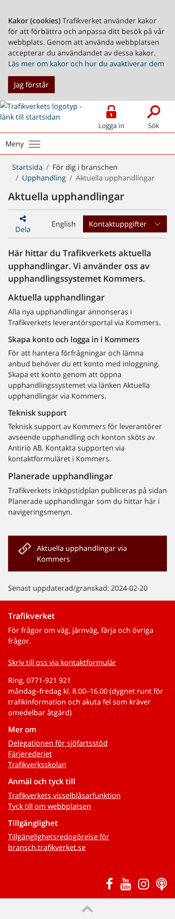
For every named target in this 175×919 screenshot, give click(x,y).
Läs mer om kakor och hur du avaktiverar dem (86, 64)
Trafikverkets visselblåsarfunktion (64, 795)
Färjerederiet (30, 754)
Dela (23, 229)
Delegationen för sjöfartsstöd (58, 743)
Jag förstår (31, 85)
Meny (14, 144)
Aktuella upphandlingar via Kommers (82, 553)
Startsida (27, 167)
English (64, 224)
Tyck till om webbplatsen (49, 806)
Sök (153, 125)
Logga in (111, 125)
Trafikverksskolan (37, 764)
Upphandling (44, 178)
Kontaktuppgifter (118, 224)
